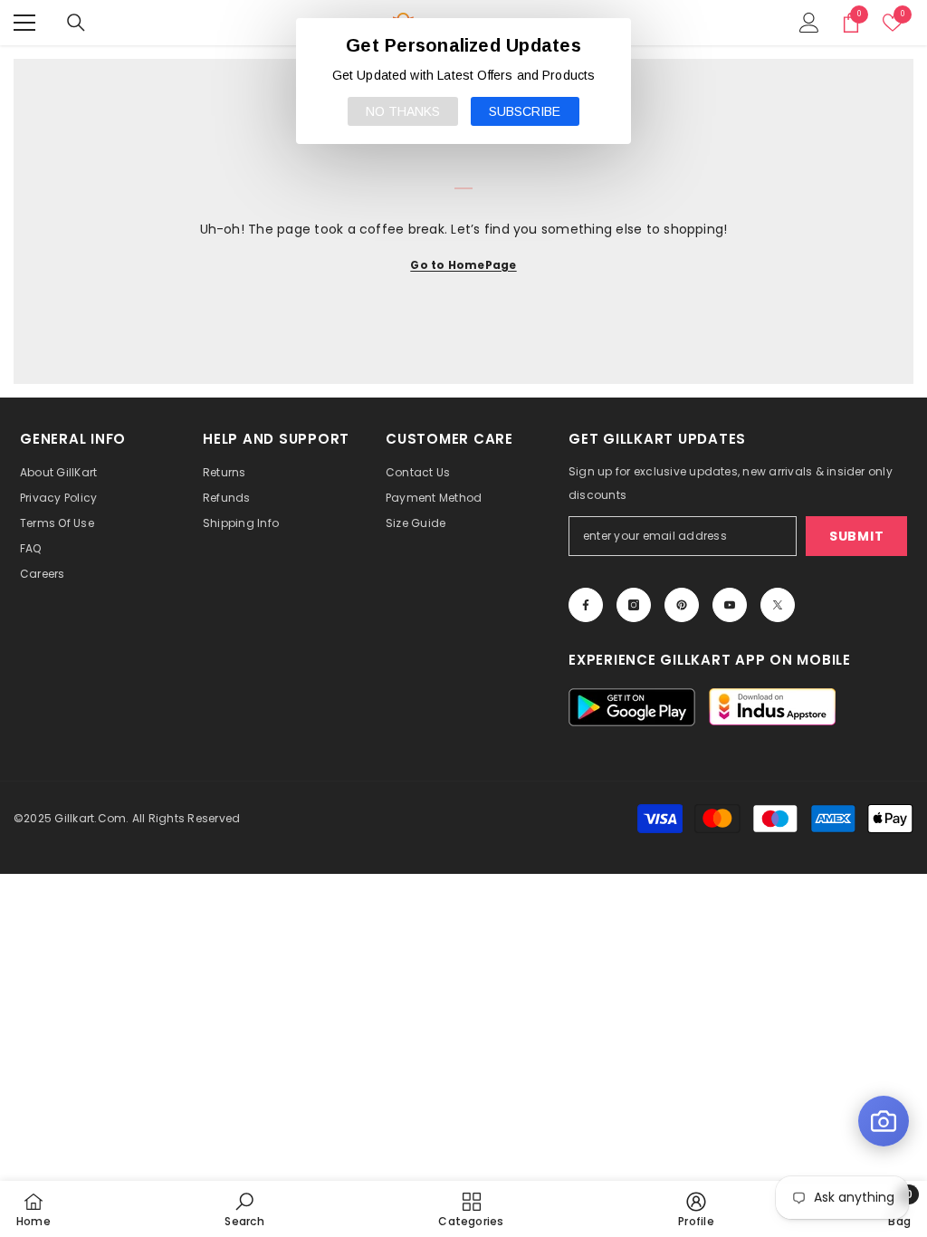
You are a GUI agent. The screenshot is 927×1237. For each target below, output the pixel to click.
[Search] (76, 23)
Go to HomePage (463, 265)
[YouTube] (729, 605)
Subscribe (524, 111)
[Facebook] (586, 605)
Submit (856, 536)
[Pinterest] (681, 605)
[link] (244, 1208)
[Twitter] (777, 605)
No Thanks (403, 111)
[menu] (24, 23)
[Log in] (809, 23)
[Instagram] (633, 605)
